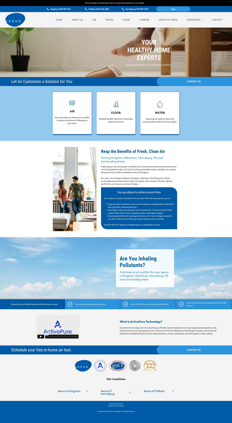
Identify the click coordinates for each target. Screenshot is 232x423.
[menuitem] (59, 19)
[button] (73, 391)
